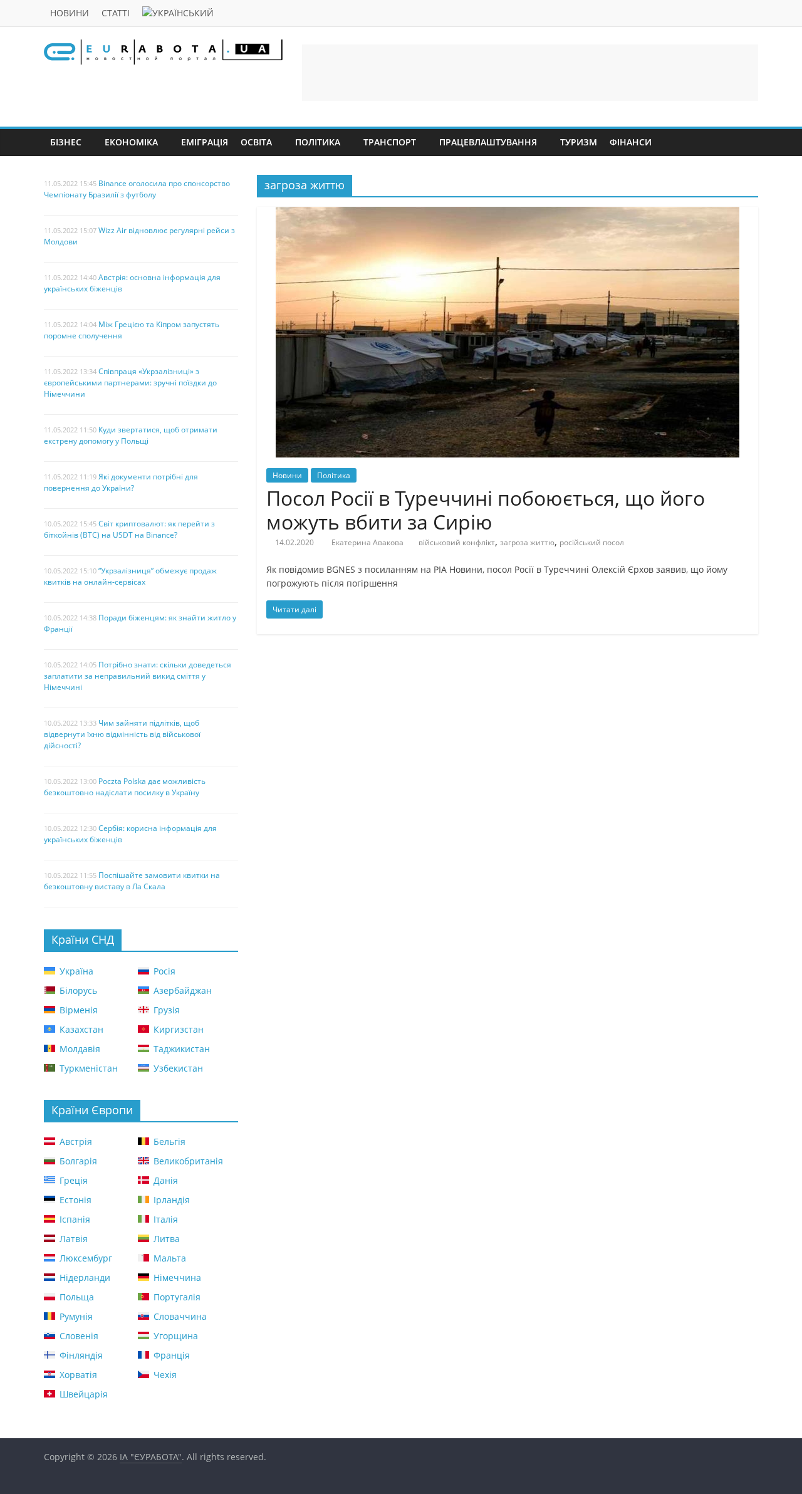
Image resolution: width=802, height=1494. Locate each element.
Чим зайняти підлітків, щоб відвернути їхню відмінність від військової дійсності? (122, 734)
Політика (317, 142)
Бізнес (65, 142)
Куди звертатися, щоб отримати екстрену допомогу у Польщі (130, 435)
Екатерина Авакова (367, 542)
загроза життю (527, 542)
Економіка (131, 142)
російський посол (592, 542)
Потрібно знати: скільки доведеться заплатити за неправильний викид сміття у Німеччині (137, 675)
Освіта (256, 142)
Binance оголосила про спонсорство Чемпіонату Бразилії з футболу (137, 189)
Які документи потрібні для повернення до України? (121, 482)
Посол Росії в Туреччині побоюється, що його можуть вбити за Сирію (485, 509)
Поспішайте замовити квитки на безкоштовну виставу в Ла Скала (132, 881)
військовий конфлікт (457, 542)
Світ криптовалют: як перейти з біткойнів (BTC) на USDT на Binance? (129, 529)
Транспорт (389, 142)
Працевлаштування (488, 142)
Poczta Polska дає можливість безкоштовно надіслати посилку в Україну (125, 787)
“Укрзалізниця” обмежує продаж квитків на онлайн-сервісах (130, 576)
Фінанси (631, 142)
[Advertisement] (530, 72)
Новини (69, 13)
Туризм (578, 142)
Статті (116, 13)
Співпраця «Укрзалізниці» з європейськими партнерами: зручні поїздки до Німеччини (130, 382)
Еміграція (204, 142)
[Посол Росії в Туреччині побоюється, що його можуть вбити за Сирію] (507, 214)
